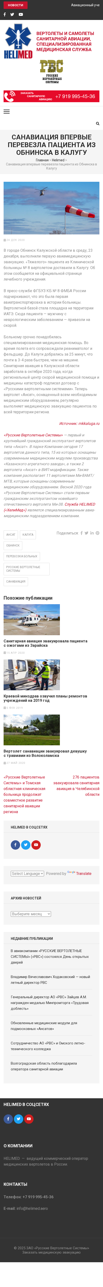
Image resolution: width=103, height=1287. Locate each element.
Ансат (10, 534)
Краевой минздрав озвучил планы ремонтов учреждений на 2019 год (45, 698)
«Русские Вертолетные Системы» (33, 435)
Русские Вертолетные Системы (23, 568)
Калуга (28, 534)
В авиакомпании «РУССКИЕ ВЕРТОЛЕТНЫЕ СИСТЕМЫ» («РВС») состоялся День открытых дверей (50, 957)
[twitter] (12, 14)
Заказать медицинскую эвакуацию (51, 1252)
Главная (42, 160)
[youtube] (21, 14)
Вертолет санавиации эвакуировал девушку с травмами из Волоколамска (45, 753)
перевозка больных (21, 556)
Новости (15, 5)
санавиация (15, 581)
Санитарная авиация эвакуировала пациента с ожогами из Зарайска (45, 643)
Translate (84, 873)
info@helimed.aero (32, 1208)
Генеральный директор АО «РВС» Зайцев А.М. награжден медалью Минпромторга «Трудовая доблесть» (50, 1003)
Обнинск (13, 545)
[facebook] (5, 14)
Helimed (58, 160)
